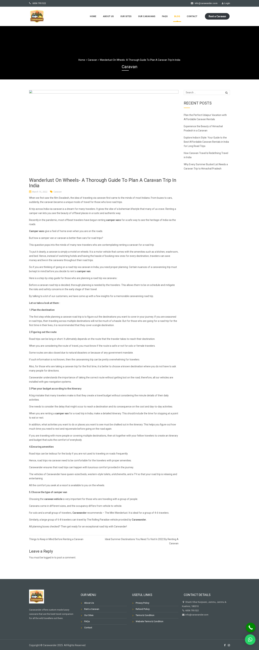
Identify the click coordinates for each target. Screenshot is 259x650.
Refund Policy (143, 609)
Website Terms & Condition (149, 621)
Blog (177, 16)
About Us (108, 16)
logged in (49, 557)
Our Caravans (146, 16)
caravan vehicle (53, 499)
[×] (250, 639)
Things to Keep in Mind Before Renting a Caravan (56, 539)
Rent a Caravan (217, 16)
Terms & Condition (145, 615)
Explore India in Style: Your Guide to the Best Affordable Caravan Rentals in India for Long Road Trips (206, 141)
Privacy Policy (142, 603)
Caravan (58, 192)
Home (93, 16)
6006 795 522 (39, 3)
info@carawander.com (205, 3)
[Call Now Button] (250, 627)
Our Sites (125, 16)
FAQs (165, 16)
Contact (192, 16)
